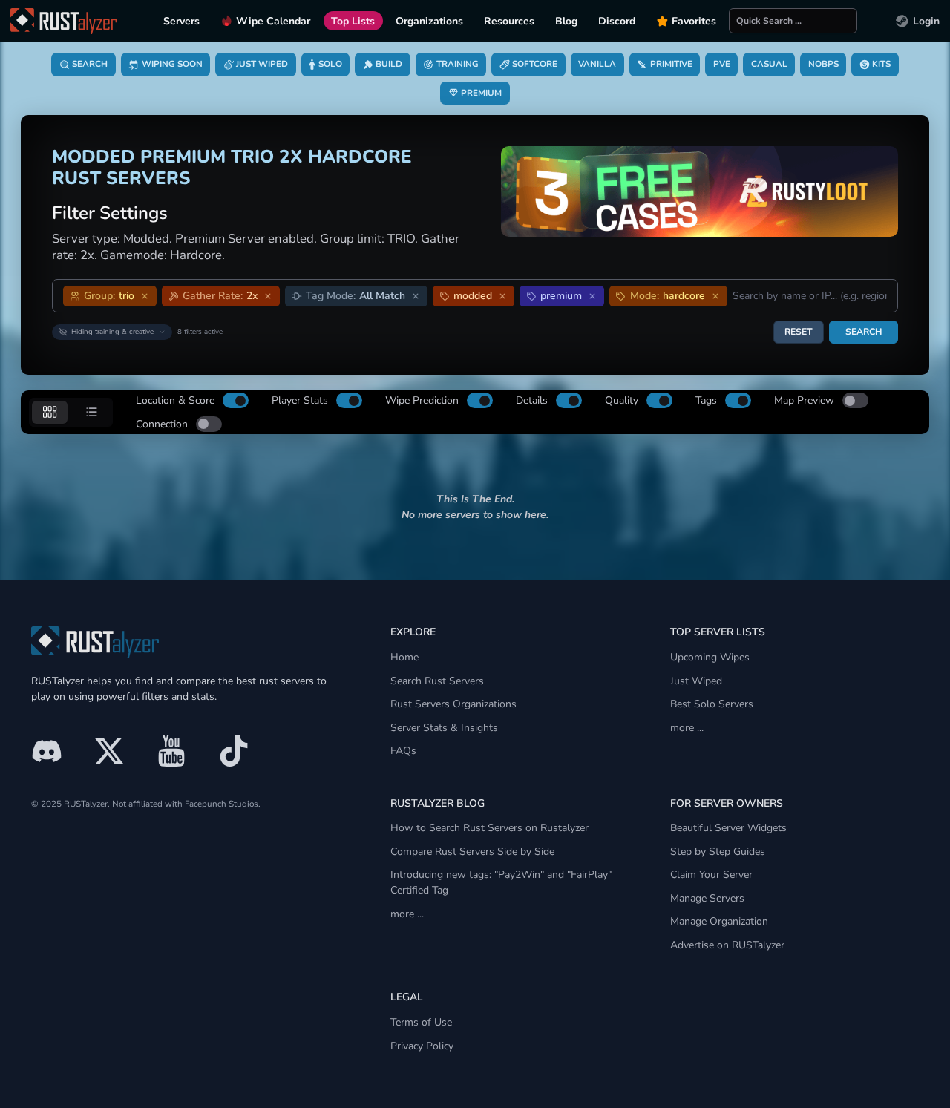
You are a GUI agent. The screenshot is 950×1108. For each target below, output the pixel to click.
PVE (721, 64)
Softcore (534, 64)
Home (404, 657)
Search (90, 64)
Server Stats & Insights (444, 728)
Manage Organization (719, 921)
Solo (330, 64)
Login (926, 21)
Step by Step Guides (717, 852)
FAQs (403, 751)
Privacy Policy (421, 1046)
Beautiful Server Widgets (728, 828)
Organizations (429, 21)
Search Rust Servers (437, 681)
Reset (798, 332)
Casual (769, 64)
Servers (181, 21)
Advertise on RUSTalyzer (727, 945)
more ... (687, 728)
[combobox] (810, 296)
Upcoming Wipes (710, 657)
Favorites (694, 21)
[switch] (236, 400)
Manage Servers (707, 898)
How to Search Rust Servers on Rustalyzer (489, 828)
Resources (509, 21)
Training (457, 64)
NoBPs (823, 64)
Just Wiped (262, 64)
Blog (566, 21)
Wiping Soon (172, 64)
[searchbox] (793, 20)
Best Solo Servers (711, 704)
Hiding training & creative (112, 331)
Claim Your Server (711, 875)
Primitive (671, 64)
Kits (881, 64)
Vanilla (597, 64)
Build (389, 64)
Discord (616, 21)
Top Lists (353, 21)
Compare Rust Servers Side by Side (472, 852)
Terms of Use (421, 1022)
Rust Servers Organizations (453, 704)
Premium (481, 93)
